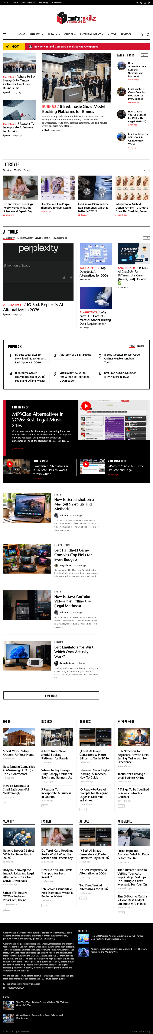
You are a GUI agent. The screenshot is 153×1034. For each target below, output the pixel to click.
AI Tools (52, 34)
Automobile (125, 821)
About (15, 3)
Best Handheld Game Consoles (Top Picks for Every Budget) (136, 93)
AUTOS (112, 34)
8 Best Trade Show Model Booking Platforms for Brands (73, 109)
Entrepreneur (126, 721)
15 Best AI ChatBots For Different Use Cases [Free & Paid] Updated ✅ (133, 275)
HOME (21, 34)
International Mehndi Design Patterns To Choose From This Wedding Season (132, 207)
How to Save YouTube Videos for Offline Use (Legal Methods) (137, 116)
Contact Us (57, 3)
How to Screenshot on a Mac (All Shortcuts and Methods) (137, 70)
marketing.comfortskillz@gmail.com (23, 983)
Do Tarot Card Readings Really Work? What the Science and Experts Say (18, 207)
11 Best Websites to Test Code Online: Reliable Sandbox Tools (122, 358)
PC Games (58, 642)
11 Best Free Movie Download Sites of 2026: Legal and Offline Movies (30, 376)
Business (49, 107)
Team (5, 3)
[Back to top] (146, 1027)
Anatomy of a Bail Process (75, 354)
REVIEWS (126, 34)
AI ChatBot (13, 305)
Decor (6, 721)
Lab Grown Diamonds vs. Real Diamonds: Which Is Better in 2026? (93, 207)
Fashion (46, 821)
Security (8, 821)
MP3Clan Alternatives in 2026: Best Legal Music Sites (38, 419)
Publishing (43, 3)
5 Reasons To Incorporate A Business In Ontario (19, 127)
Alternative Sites (117, 461)
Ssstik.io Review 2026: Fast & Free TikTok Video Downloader (74, 376)
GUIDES (68, 34)
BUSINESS (35, 34)
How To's (58, 494)
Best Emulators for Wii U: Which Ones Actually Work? (138, 139)
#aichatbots (88, 268)
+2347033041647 (15, 988)
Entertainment (21, 407)
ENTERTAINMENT (90, 34)
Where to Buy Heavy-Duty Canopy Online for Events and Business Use (19, 82)
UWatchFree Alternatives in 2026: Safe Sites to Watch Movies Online (50, 470)
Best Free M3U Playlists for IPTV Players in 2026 (120, 374)
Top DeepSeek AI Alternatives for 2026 (94, 271)
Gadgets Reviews (62, 545)
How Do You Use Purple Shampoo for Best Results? (56, 205)
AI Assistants (88, 312)
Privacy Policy (28, 3)
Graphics (85, 721)
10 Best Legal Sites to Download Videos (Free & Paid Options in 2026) (74, 47)
